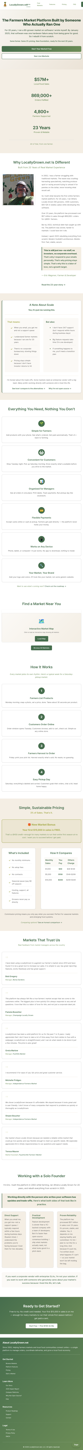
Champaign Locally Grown (23, 1015)
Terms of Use (10, 1429)
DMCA (8, 1436)
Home (28, 4)
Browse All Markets (41, 648)
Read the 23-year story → (53, 285)
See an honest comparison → (50, 922)
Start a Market (10, 1373)
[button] (41, 629)
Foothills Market (19, 1054)
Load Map (42, 639)
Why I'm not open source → (60, 388)
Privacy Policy (10, 1433)
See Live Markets (41, 56)
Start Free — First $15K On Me (41, 1326)
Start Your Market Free (42, 49)
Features (52, 4)
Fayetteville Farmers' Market (30, 1155)
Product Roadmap (12, 1411)
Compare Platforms (12, 1392)
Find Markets (40, 4)
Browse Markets (11, 1363)
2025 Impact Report (12, 1389)
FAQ (74, 4)
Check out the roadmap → (55, 586)
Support (8, 1414)
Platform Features (12, 1367)
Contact (8, 1418)
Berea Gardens (19, 980)
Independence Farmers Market (25, 1084)
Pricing (64, 4)
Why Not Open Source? (14, 1395)
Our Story (9, 1385)
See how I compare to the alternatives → (28, 388)
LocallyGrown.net (16, 4)
